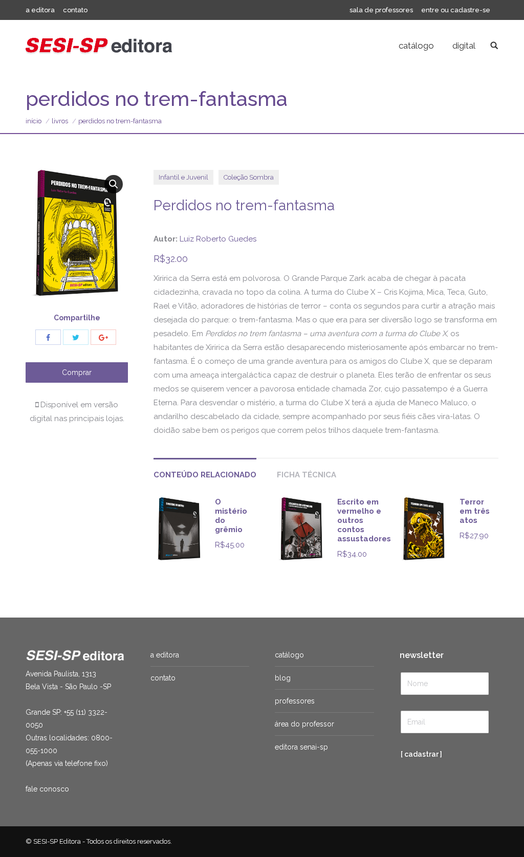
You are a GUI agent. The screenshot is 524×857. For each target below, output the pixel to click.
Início (33, 121)
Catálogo (289, 655)
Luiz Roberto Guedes (218, 239)
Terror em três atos (475, 511)
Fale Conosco (47, 789)
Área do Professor (304, 724)
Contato (163, 678)
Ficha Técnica (306, 474)
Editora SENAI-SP (301, 747)
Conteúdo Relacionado (205, 474)
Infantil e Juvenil (183, 177)
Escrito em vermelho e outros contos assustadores (364, 520)
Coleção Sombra (249, 177)
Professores (295, 701)
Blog (283, 678)
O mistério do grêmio (231, 515)
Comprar (77, 372)
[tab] (205, 470)
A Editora (164, 655)
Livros (60, 121)
